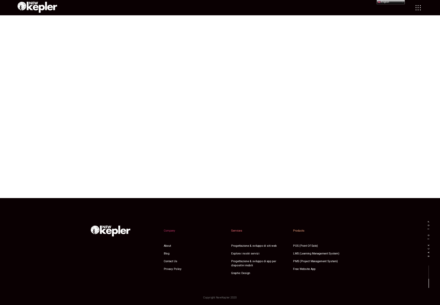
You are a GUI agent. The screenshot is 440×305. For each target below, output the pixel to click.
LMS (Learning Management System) (316, 253)
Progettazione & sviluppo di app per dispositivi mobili (253, 263)
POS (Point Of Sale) (305, 245)
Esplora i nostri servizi (245, 253)
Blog (166, 253)
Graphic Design (240, 273)
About (167, 245)
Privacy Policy (173, 269)
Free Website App (304, 269)
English (385, 2)
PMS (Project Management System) (315, 261)
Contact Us (170, 261)
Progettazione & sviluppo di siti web (254, 245)
